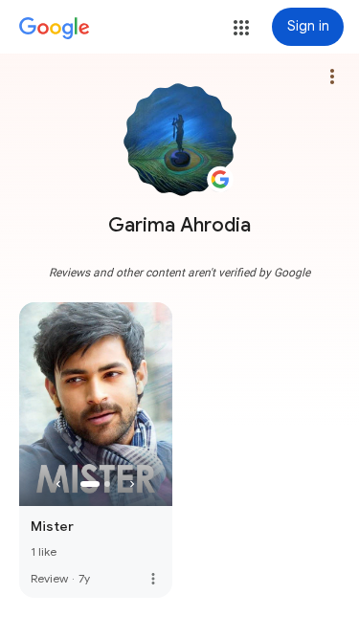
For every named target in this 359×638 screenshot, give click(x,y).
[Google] (54, 28)
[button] (241, 28)
